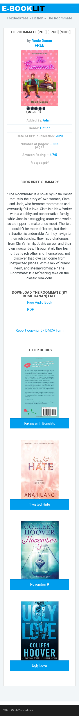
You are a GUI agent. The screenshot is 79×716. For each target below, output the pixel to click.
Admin (47, 120)
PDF (30, 309)
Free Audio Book (39, 302)
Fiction (45, 128)
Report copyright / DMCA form (39, 330)
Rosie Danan (42, 41)
